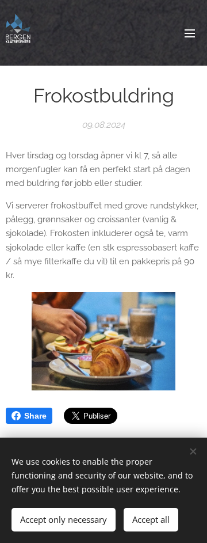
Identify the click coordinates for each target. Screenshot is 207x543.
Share (35, 415)
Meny (189, 32)
